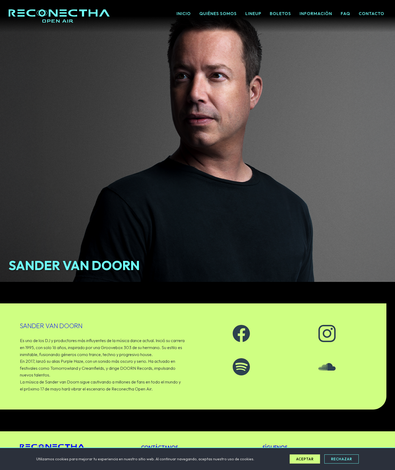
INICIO (184, 13)
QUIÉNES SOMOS (218, 13)
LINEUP (253, 13)
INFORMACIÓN (316, 13)
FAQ (345, 13)
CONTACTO (371, 13)
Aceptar (305, 459)
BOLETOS (280, 13)
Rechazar (341, 459)
